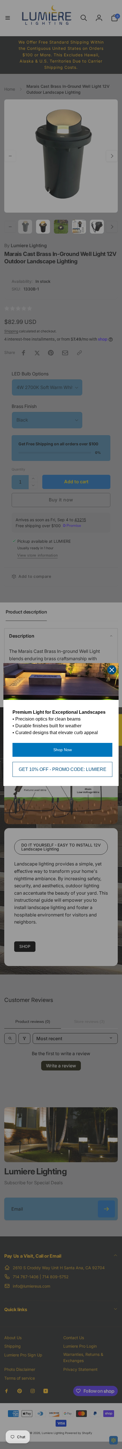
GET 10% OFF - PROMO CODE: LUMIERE (62, 769)
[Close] (112, 670)
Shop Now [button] (62, 749)
